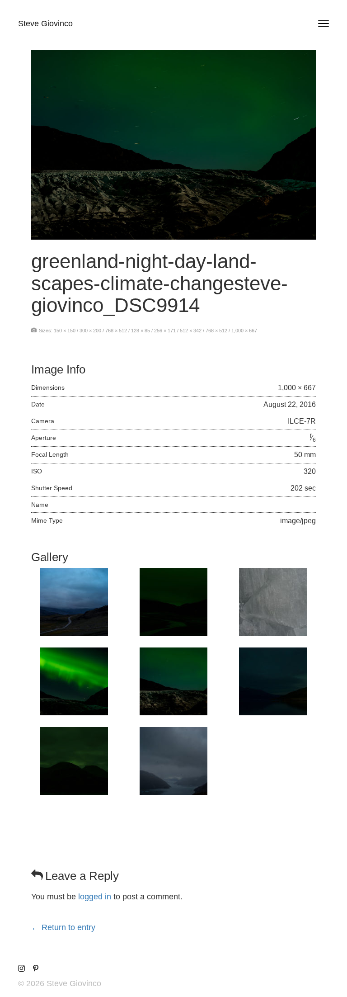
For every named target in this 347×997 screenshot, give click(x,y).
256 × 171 (165, 330)
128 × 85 (140, 330)
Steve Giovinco (45, 23)
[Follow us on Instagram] (21, 968)
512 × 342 (191, 330)
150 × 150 (64, 330)
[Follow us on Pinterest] (35, 968)
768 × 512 (116, 330)
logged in (94, 896)
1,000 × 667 (244, 330)
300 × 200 (90, 330)
